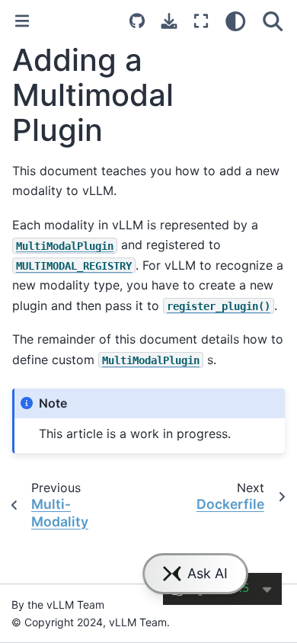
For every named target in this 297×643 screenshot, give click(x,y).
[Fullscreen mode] (201, 21)
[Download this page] (169, 21)
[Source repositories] (137, 21)
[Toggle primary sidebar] (22, 21)
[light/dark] (235, 21)
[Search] (273, 21)
